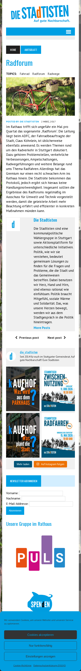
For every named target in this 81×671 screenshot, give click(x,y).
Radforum (38, 74)
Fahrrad (24, 74)
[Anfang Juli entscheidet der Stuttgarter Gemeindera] (23, 389)
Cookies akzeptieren (40, 634)
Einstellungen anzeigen (40, 656)
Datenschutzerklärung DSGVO (49, 665)
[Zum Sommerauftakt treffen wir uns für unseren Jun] (58, 389)
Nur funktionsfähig (40, 645)
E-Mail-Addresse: (17, 504)
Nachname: (14, 498)
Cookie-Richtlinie (22, 665)
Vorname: (12, 493)
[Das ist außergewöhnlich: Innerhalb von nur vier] (23, 435)
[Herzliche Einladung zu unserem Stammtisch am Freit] (58, 435)
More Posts (42, 328)
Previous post (29, 338)
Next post (55, 338)
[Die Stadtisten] (40, 14)
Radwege (54, 74)
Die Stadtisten (29, 121)
